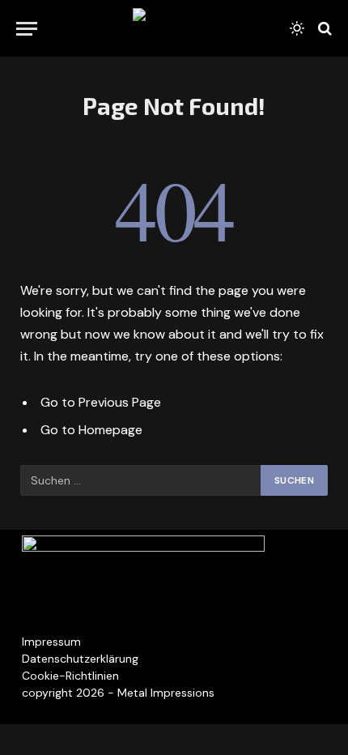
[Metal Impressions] (173, 28)
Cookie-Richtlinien (70, 675)
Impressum (51, 641)
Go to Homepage (91, 429)
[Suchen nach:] (141, 480)
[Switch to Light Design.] (297, 28)
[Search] (323, 29)
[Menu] (26, 29)
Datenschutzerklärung (80, 658)
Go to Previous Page (100, 402)
